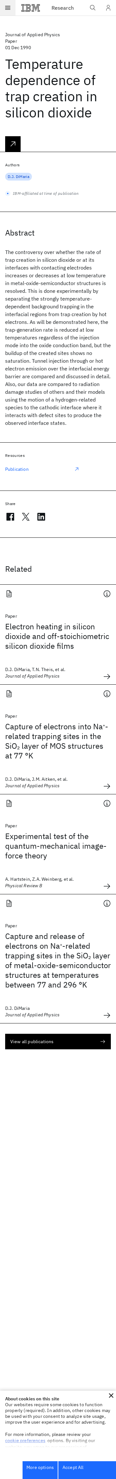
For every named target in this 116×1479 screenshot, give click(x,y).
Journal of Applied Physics (32, 35)
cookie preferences (25, 1440)
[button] (111, 1395)
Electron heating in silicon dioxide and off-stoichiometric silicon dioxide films (57, 636)
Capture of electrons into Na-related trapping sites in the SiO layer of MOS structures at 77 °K (56, 741)
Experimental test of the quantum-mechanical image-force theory (56, 845)
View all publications (31, 1041)
